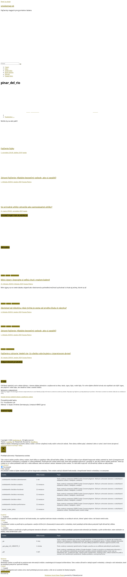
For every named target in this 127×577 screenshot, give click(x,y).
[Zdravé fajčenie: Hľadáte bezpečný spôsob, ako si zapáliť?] (20, 173)
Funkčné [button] (3, 515)
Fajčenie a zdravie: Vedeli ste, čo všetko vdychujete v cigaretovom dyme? (36, 353)
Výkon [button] (3, 520)
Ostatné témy (9, 76)
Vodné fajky (8, 71)
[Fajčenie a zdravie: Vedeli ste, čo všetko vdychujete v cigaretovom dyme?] (11, 346)
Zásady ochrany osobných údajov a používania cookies (17, 397)
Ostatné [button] (3, 566)
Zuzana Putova (26, 182)
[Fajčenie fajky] (20, 144)
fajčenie (7, 275)
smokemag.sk (7, 6)
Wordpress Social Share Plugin (54, 575)
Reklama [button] (3, 559)
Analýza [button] (3, 526)
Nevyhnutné (7, 467)
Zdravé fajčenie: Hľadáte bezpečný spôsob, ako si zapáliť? (28, 177)
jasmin (25, 152)
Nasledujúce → (9, 117)
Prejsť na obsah (6, 1)
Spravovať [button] (11, 445)
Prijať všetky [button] (18, 445)
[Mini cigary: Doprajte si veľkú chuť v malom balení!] (24, 272)
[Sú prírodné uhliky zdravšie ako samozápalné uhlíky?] (20, 203)
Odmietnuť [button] (4, 445)
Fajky (6, 69)
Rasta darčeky (9, 72)
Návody (7, 74)
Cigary (7, 67)
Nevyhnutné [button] (5, 465)
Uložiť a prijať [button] (5, 572)
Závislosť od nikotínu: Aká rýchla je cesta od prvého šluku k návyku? (34, 308)
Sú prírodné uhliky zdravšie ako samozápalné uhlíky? (26, 207)
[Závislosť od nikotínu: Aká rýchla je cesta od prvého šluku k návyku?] (11, 300)
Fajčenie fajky (7, 148)
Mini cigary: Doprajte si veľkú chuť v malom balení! (25, 279)
